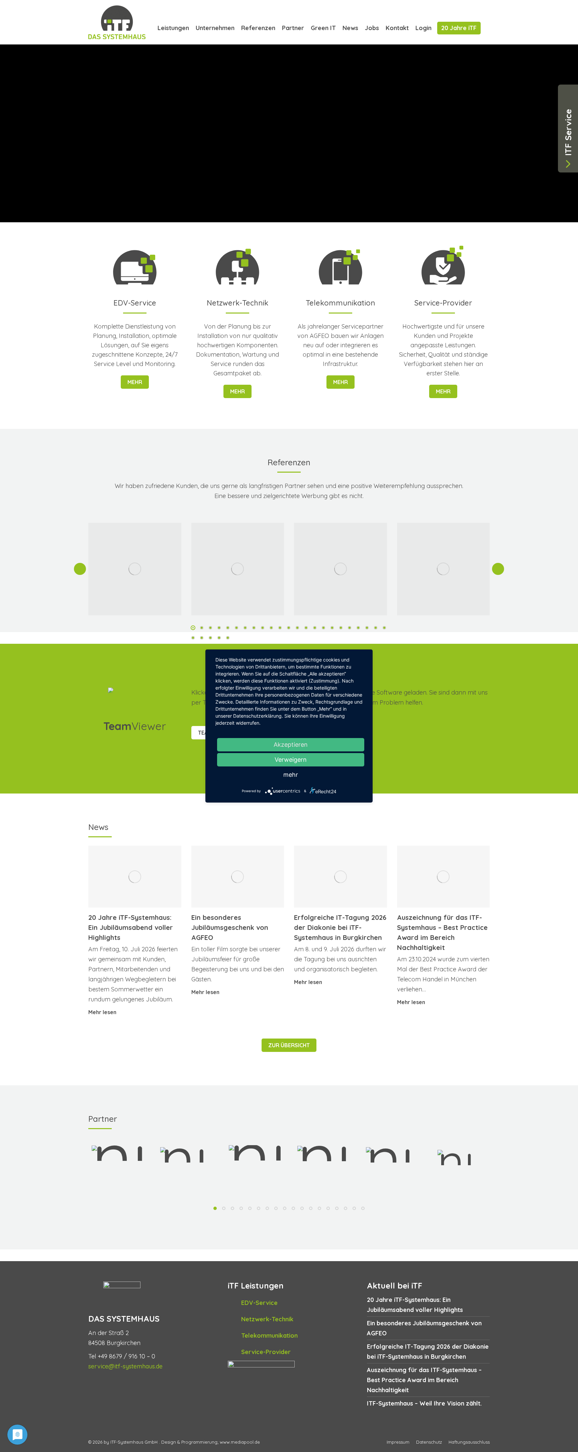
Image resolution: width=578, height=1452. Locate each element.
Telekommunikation (269, 1335)
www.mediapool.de (240, 1442)
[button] (80, 569)
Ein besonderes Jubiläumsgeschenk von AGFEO (229, 927)
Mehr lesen (102, 1012)
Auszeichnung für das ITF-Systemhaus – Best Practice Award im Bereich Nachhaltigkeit (424, 1380)
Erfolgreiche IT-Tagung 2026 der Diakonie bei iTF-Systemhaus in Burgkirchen (340, 927)
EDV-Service (259, 1303)
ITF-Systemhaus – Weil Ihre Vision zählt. (424, 1403)
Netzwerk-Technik (267, 1319)
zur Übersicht (289, 1045)
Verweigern (291, 759)
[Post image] (134, 569)
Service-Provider (266, 1352)
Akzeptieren (291, 744)
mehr (134, 382)
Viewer (134, 726)
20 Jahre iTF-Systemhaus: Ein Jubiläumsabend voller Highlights (130, 927)
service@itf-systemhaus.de (125, 1366)
